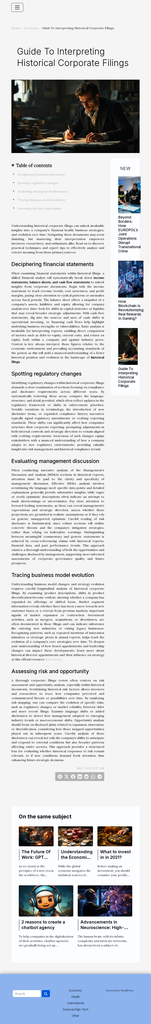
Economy (31, 28)
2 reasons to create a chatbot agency (43, 924)
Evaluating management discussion (43, 191)
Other (75, 1016)
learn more (54, 659)
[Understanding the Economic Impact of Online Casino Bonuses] (75, 836)
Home (15, 28)
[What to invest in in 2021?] (114, 836)
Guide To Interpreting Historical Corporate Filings (128, 377)
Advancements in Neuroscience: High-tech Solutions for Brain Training (105, 930)
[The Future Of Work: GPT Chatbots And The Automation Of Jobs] (36, 836)
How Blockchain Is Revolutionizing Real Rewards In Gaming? (130, 310)
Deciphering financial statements (41, 174)
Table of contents (34, 165)
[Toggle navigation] (17, 7)
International (75, 1003)
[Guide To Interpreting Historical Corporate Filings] (128, 346)
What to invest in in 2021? (115, 854)
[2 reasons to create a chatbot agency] (46, 900)
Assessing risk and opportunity (39, 208)
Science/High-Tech (75, 1009)
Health (75, 997)
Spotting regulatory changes (38, 183)
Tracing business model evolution (41, 200)
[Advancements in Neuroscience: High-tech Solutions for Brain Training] (105, 900)
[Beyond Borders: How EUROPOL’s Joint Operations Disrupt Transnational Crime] (129, 194)
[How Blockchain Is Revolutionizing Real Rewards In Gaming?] (130, 279)
